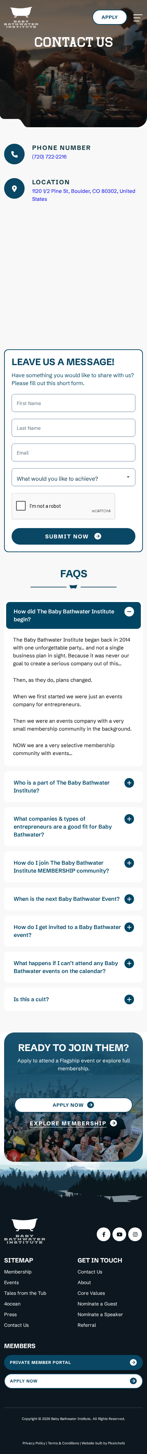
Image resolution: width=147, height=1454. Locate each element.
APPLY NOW (24, 1381)
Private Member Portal (40, 1362)
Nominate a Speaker (100, 1314)
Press (10, 1314)
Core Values (91, 1293)
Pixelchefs (116, 1443)
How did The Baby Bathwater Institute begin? (64, 615)
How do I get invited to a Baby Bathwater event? (67, 930)
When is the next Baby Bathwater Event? (67, 898)
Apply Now (68, 1105)
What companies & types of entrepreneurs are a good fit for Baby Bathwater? (63, 826)
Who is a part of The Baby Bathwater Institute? (62, 786)
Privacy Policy (34, 1443)
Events (11, 1282)
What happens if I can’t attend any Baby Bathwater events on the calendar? (66, 967)
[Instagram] (135, 1234)
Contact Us (16, 1325)
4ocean (12, 1304)
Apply (110, 17)
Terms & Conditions (63, 1443)
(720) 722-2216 (49, 156)
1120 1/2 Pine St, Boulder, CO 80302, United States (83, 195)
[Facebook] (103, 1234)
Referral (87, 1325)
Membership (17, 1272)
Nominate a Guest (97, 1304)
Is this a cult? (31, 999)
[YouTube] (119, 1234)
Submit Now (67, 536)
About (84, 1282)
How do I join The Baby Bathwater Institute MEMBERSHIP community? (61, 866)
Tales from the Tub (25, 1293)
